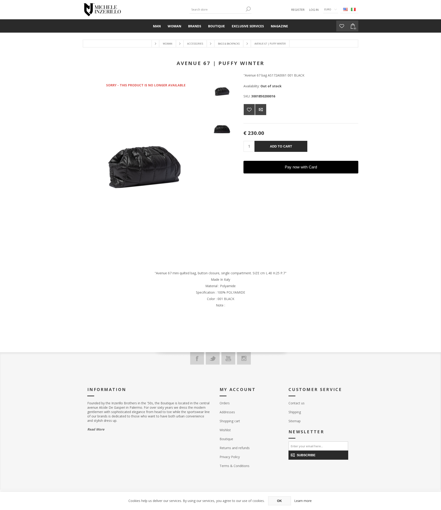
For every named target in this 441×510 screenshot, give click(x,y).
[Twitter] (213, 358)
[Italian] (353, 9)
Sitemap (294, 421)
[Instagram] (244, 358)
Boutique (226, 439)
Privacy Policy (230, 457)
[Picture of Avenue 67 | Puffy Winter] (222, 91)
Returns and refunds (235, 448)
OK (279, 501)
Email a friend (260, 109)
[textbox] (217, 9)
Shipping (294, 412)
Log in (314, 10)
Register (298, 10)
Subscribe (306, 455)
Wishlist (225, 430)
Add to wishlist (249, 109)
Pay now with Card (301, 167)
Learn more (303, 501)
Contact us (296, 403)
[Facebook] (197, 358)
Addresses (227, 412)
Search (248, 9)
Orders (225, 403)
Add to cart (281, 146)
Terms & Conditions (234, 466)
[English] (345, 9)
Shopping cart (230, 421)
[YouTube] (228, 358)
